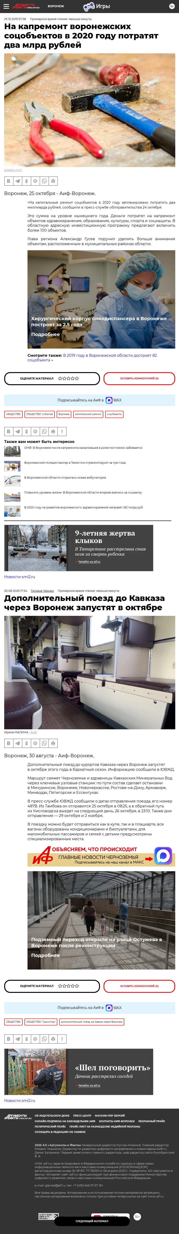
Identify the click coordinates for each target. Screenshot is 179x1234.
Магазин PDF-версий (110, 1115)
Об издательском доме (52, 1115)
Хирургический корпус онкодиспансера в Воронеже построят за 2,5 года (99, 321)
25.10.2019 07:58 (15, 19)
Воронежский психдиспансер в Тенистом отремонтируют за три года (75, 462)
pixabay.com (13, 170)
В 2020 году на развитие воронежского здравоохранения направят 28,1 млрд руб (83, 507)
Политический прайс (50, 1126)
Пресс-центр (82, 1115)
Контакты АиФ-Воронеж (117, 1121)
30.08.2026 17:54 (15, 591)
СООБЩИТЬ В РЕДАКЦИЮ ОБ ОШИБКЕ (60, 1132)
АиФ (34, 732)
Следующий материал (92, 1221)
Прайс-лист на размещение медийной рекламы (104, 1126)
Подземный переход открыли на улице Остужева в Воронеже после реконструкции (96, 942)
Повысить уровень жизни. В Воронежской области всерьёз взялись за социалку (83, 492)
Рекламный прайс (151, 1121)
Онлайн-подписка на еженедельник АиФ (65, 1121)
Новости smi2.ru (19, 577)
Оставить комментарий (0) (139, 378)
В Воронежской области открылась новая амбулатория (65, 477)
